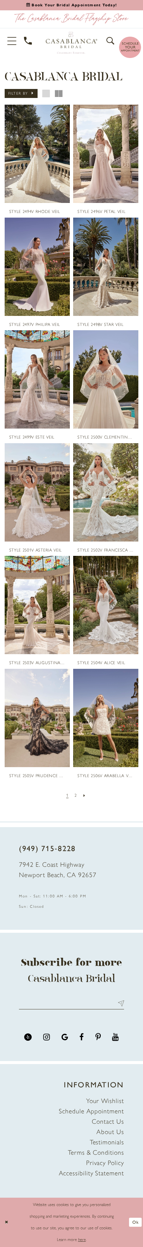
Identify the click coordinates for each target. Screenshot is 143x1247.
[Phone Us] (28, 41)
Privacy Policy (105, 1163)
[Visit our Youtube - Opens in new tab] (115, 1037)
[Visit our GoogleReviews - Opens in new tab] (65, 1037)
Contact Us (108, 1121)
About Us (110, 1132)
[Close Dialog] (6, 1222)
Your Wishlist (105, 1101)
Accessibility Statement (91, 1173)
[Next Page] (84, 795)
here (82, 1239)
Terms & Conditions (96, 1152)
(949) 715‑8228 (47, 848)
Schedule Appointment (91, 1111)
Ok (135, 1222)
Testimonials (107, 1142)
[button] (12, 40)
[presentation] (37, 154)
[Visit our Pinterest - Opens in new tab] (98, 1037)
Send (119, 1003)
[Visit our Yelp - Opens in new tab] (28, 1037)
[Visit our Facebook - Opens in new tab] (81, 1037)
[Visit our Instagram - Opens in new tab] (46, 1037)
